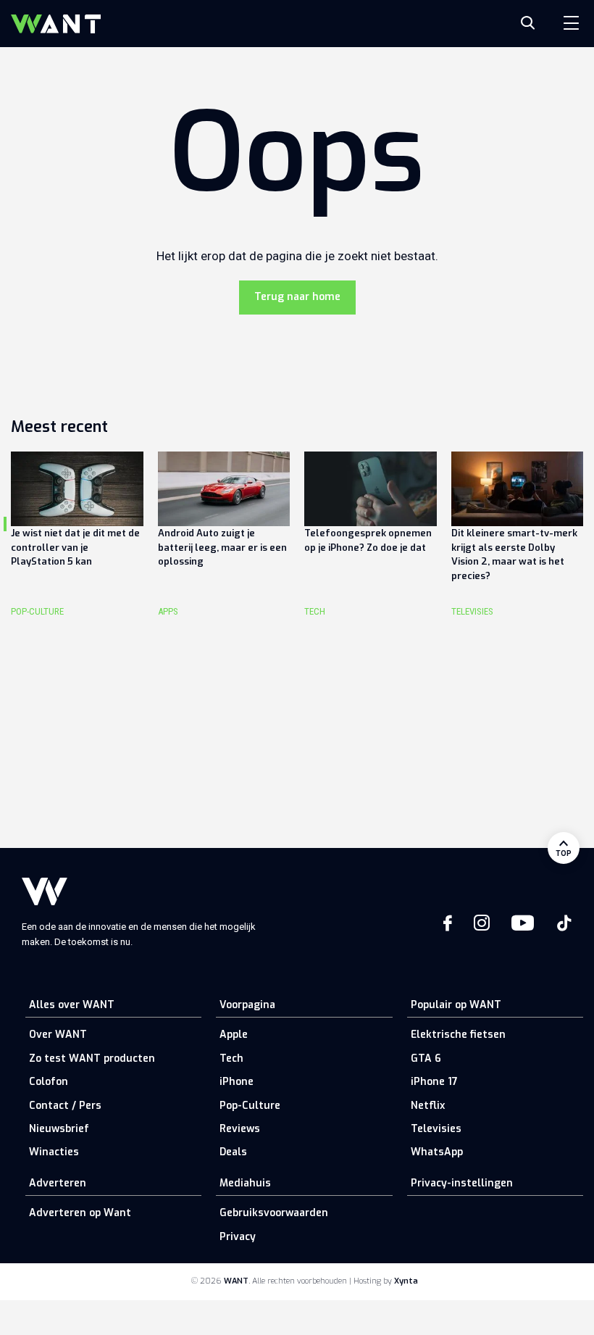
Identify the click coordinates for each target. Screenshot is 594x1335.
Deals (233, 1152)
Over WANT (58, 1034)
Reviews (239, 1129)
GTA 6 (426, 1058)
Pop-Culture (249, 1105)
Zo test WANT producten (92, 1058)
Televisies (436, 1129)
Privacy (237, 1237)
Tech (231, 1058)
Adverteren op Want (80, 1213)
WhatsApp (437, 1152)
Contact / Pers (65, 1105)
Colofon (48, 1082)
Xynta (406, 1281)
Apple (233, 1034)
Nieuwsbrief (59, 1129)
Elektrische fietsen (458, 1034)
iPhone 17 (434, 1082)
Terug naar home (297, 297)
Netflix (428, 1105)
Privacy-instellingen (462, 1183)
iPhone (236, 1082)
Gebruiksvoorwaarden (273, 1213)
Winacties (54, 1152)
